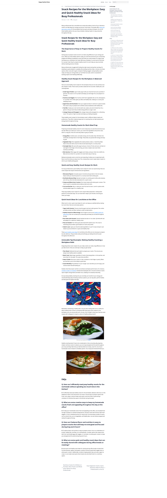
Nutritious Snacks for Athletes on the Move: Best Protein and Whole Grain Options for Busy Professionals (72, 467)
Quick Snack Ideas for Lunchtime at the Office (116, 31)
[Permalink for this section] (76, 43)
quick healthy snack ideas (71, 232)
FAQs (111, 38)
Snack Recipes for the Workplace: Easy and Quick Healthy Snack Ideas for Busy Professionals (116, 11)
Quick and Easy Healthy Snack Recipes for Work (116, 28)
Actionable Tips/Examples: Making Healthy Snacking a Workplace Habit (117, 35)
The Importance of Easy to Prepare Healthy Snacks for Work (116, 16)
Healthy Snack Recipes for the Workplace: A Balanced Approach (116, 21)
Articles (63, 6)
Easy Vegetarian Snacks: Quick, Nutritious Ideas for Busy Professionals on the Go (95, 467)
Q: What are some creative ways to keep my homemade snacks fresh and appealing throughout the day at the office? (117, 50)
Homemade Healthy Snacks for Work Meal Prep (117, 24)
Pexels (89, 305)
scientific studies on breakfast (69, 270)
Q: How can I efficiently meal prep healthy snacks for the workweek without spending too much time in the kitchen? (117, 43)
